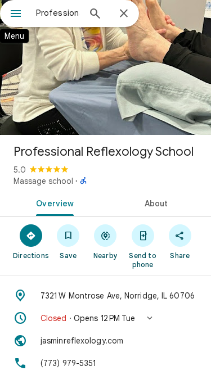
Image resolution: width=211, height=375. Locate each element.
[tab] (53, 202)
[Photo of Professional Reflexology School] (105, 67)
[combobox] (57, 13)
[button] (105, 318)
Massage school (43, 181)
